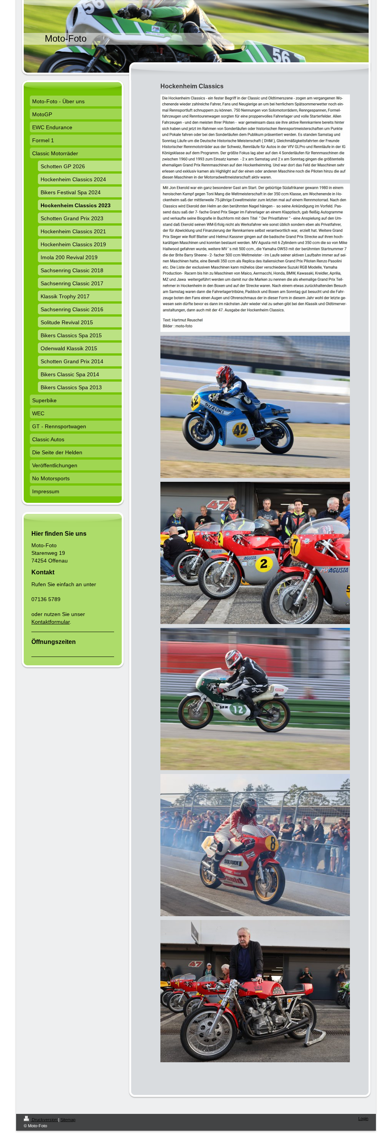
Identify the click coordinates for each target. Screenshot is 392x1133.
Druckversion (44, 1119)
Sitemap (67, 1119)
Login (363, 1118)
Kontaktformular (50, 622)
